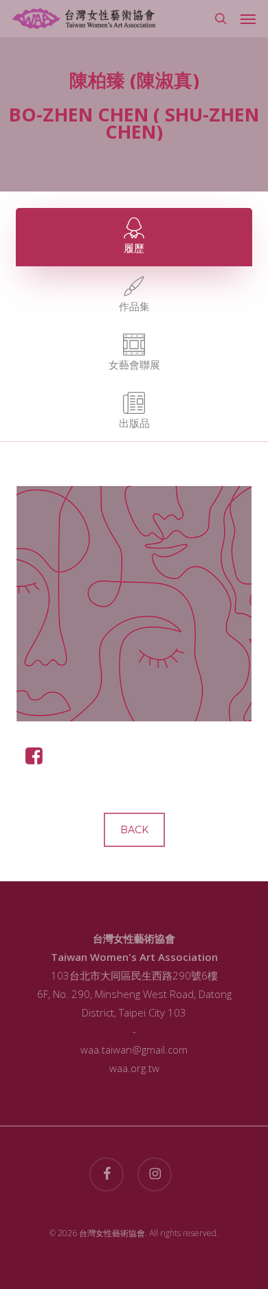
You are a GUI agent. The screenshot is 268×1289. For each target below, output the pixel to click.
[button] (248, 18)
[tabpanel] (134, 629)
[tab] (134, 237)
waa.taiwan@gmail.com (134, 1049)
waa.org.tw (134, 1068)
